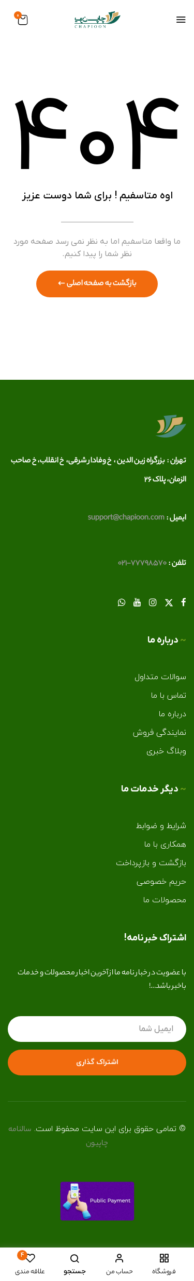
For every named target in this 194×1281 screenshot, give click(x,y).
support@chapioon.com (126, 518)
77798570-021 (142, 564)
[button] (23, 21)
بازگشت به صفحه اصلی (101, 284)
